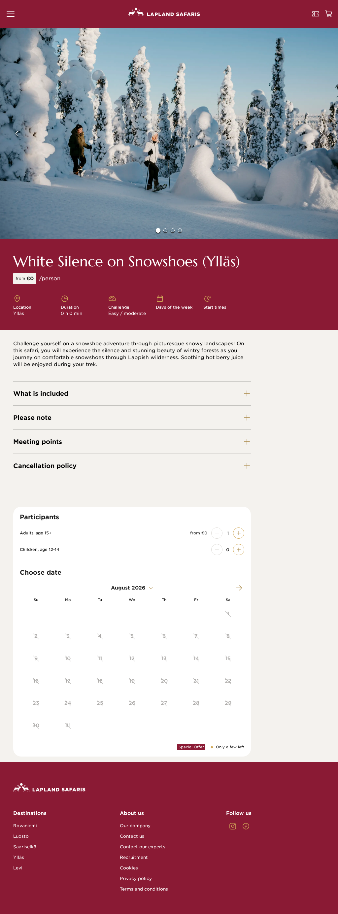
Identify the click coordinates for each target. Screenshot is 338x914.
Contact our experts (142, 846)
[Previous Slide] (12, 133)
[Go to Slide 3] (173, 230)
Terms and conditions (144, 889)
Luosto (21, 836)
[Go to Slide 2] (165, 230)
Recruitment (134, 857)
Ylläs (18, 857)
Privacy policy (136, 878)
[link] (232, 826)
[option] (228, 617)
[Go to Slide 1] (158, 230)
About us (132, 813)
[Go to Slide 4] (180, 230)
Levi (17, 867)
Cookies (129, 867)
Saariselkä (24, 846)
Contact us (132, 836)
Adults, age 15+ (35, 533)
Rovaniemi (25, 825)
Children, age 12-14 (39, 550)
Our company (135, 825)
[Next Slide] (326, 133)
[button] (10, 13)
